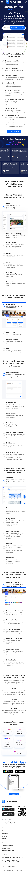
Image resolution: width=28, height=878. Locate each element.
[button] (2, 2)
